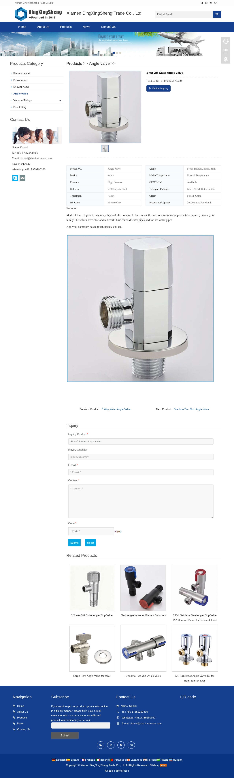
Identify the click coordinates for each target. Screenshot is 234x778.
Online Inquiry (159, 88)
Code (72, 523)
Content (73, 480)
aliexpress (121, 770)
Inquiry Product (78, 434)
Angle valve (99, 63)
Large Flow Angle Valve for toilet (91, 675)
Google (109, 770)
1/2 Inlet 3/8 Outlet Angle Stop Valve (92, 615)
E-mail (73, 465)
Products (66, 26)
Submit (74, 542)
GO (217, 14)
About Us (43, 26)
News (86, 26)
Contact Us (108, 26)
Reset (90, 542)
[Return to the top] (225, 60)
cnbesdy (25, 163)
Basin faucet (20, 80)
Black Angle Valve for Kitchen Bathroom (143, 615)
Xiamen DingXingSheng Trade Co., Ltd (102, 765)
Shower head (21, 86)
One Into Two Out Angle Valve (191, 409)
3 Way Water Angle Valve (116, 409)
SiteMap (154, 765)
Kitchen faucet (21, 73)
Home (22, 26)
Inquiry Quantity (77, 449)
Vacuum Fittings (22, 100)
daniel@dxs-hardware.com (36, 158)
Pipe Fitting (19, 107)
